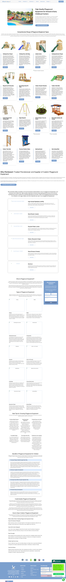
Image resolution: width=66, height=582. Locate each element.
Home (20, 1)
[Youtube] (9, 576)
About (37, 1)
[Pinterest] (11, 576)
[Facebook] (17, 576)
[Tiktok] (15, 576)
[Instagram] (13, 576)
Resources (42, 1)
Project (47, 1)
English (8, 581)
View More (5, 67)
